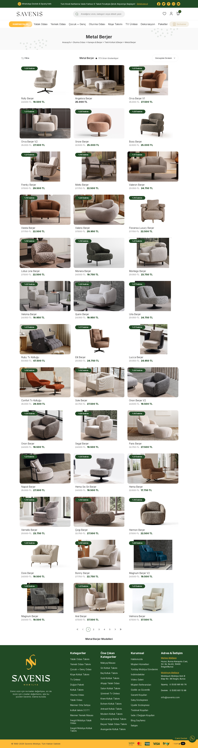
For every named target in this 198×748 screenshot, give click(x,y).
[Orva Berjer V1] (152, 80)
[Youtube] (178, 4)
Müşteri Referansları (141, 684)
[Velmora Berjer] (152, 598)
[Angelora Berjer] (99, 80)
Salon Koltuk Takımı (110, 688)
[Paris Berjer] (152, 425)
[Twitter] (163, 4)
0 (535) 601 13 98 (178, 690)
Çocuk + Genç (77, 24)
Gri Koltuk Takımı (109, 668)
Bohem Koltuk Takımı (111, 703)
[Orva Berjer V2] (45, 123)
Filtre (27, 58)
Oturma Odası (97, 24)
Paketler (163, 24)
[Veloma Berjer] (45, 296)
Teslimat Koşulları (139, 710)
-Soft (175, 744)
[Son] (121, 629)
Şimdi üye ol (142, 4)
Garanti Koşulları (139, 695)
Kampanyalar (20, 24)
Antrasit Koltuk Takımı (111, 708)
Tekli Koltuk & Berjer (113, 42)
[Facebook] (158, 4)
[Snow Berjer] (99, 123)
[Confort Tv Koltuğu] (45, 382)
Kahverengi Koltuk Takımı (113, 719)
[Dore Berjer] (45, 555)
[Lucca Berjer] (152, 339)
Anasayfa (66, 42)
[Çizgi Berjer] (99, 511)
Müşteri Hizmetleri (140, 664)
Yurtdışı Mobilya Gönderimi (144, 669)
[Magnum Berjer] (45, 598)
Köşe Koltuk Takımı (79, 674)
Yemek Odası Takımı (80, 664)
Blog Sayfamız (138, 720)
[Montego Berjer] (152, 253)
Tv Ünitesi (75, 679)
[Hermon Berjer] (152, 511)
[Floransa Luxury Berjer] (152, 209)
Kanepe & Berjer (95, 42)
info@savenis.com (170, 697)
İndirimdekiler (138, 674)
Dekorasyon (148, 24)
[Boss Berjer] (152, 123)
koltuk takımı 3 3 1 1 (79, 710)
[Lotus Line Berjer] (45, 253)
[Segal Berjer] (99, 425)
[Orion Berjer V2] (152, 382)
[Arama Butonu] (77, 14)
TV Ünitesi (131, 24)
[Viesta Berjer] (45, 209)
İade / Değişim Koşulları (143, 715)
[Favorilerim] (164, 14)
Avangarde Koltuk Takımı (113, 729)
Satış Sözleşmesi (139, 700)
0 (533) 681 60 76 (178, 684)
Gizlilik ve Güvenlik (140, 689)
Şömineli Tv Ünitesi (110, 693)
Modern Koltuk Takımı (112, 714)
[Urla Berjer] (152, 296)
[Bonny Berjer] (99, 555)
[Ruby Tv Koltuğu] (45, 339)
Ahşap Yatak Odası (110, 683)
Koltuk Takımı (77, 689)
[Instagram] (173, 4)
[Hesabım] (171, 13)
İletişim (134, 725)
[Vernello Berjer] (45, 511)
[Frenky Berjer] (45, 166)
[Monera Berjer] (99, 253)
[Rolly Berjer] (45, 80)
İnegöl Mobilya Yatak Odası (81, 721)
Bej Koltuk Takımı (109, 673)
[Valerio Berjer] (99, 209)
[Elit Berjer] (99, 339)
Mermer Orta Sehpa (80, 705)
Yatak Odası (40, 24)
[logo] (30, 14)
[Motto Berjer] (99, 166)
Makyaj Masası (108, 663)
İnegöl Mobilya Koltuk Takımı (81, 729)
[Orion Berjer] (45, 425)
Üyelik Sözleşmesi (140, 705)
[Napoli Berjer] (45, 468)
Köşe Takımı (115, 24)
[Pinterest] (168, 4)
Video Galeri (137, 679)
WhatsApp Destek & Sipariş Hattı (36, 4)
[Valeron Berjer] (152, 166)
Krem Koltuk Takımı (110, 698)
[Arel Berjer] (99, 598)
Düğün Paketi (77, 684)
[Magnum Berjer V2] (152, 555)
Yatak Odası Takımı (79, 659)
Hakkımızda (137, 659)
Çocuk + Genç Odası (80, 669)
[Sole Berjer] (99, 382)
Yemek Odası (58, 24)
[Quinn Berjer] (99, 296)
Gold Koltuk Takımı (110, 678)
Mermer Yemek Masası (81, 715)
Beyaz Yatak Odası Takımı (114, 724)
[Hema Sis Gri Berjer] (99, 468)
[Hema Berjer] (152, 468)
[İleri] (115, 629)
